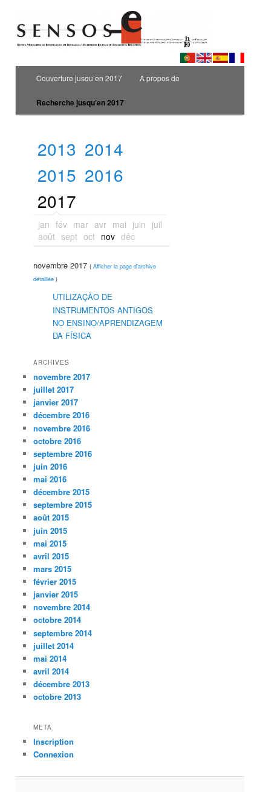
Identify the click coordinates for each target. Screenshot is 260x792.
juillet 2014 (53, 645)
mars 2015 (52, 568)
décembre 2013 (61, 684)
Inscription (53, 741)
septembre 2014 (62, 633)
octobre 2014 (57, 619)
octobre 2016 (57, 441)
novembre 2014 (61, 607)
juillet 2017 (53, 389)
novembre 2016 (61, 428)
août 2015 (51, 517)
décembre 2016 (61, 415)
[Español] (220, 58)
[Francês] (236, 58)
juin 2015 (50, 530)
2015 (56, 175)
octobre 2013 (57, 696)
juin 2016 (50, 466)
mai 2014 (50, 658)
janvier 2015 (55, 594)
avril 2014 (51, 671)
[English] (204, 58)
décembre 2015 (61, 491)
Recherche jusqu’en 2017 (80, 102)
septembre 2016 (62, 453)
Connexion (53, 754)
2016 (104, 175)
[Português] (187, 58)
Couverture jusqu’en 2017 (79, 78)
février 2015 (54, 581)
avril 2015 (51, 556)
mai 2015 (50, 543)
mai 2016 (50, 479)
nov (108, 236)
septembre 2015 (62, 504)
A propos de (160, 78)
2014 (104, 149)
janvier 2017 (55, 402)
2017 (56, 201)
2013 (56, 149)
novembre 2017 (61, 376)
